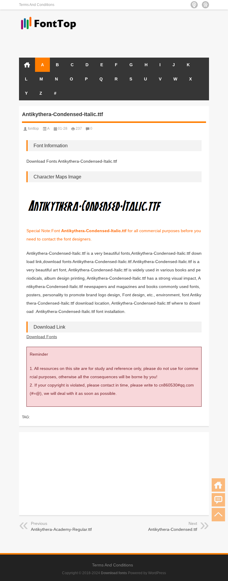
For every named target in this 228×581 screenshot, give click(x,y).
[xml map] (205, 4)
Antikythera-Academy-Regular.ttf (61, 529)
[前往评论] (218, 499)
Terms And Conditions (36, 5)
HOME (27, 65)
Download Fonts (41, 336)
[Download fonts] (48, 17)
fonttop (33, 128)
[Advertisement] (139, 42)
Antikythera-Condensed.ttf (172, 529)
